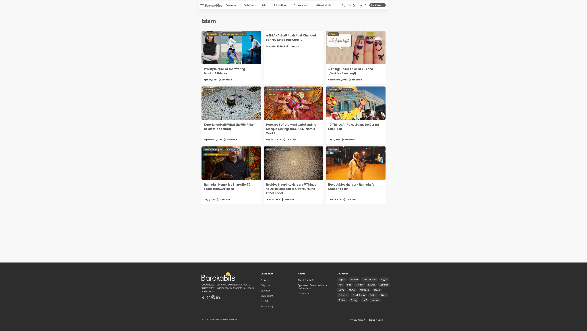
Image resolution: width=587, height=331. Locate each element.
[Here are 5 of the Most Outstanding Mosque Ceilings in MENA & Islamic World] (293, 103)
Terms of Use (375, 320)
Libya (341, 290)
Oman (377, 290)
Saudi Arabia (359, 295)
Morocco (364, 290)
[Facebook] (203, 297)
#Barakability (211, 34)
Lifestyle (333, 34)
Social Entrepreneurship (216, 154)
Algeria (342, 279)
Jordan (359, 284)
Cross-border (369, 279)
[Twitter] (208, 297)
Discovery (306, 89)
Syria (383, 295)
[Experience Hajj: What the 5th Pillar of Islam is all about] (231, 103)
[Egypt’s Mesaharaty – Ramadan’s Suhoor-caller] (356, 163)
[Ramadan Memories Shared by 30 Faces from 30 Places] (231, 163)
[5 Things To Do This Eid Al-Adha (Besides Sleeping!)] (356, 47)
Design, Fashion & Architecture (281, 89)
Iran (340, 284)
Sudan (373, 295)
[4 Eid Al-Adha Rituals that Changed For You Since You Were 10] (293, 40)
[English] (361, 5)
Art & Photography (213, 149)
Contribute (376, 5)
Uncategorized (212, 89)
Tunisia (342, 300)
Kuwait (371, 284)
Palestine (343, 295)
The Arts (271, 94)
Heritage (333, 89)
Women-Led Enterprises (234, 34)
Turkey (354, 300)
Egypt (384, 279)
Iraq (349, 284)
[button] (202, 5)
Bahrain (354, 279)
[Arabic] (365, 5)
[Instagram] (213, 297)
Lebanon (384, 284)
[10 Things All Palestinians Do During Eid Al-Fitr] (356, 103)
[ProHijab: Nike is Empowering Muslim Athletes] (231, 47)
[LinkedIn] (218, 297)
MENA (352, 290)
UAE (365, 300)
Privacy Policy (356, 320)
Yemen (375, 300)
